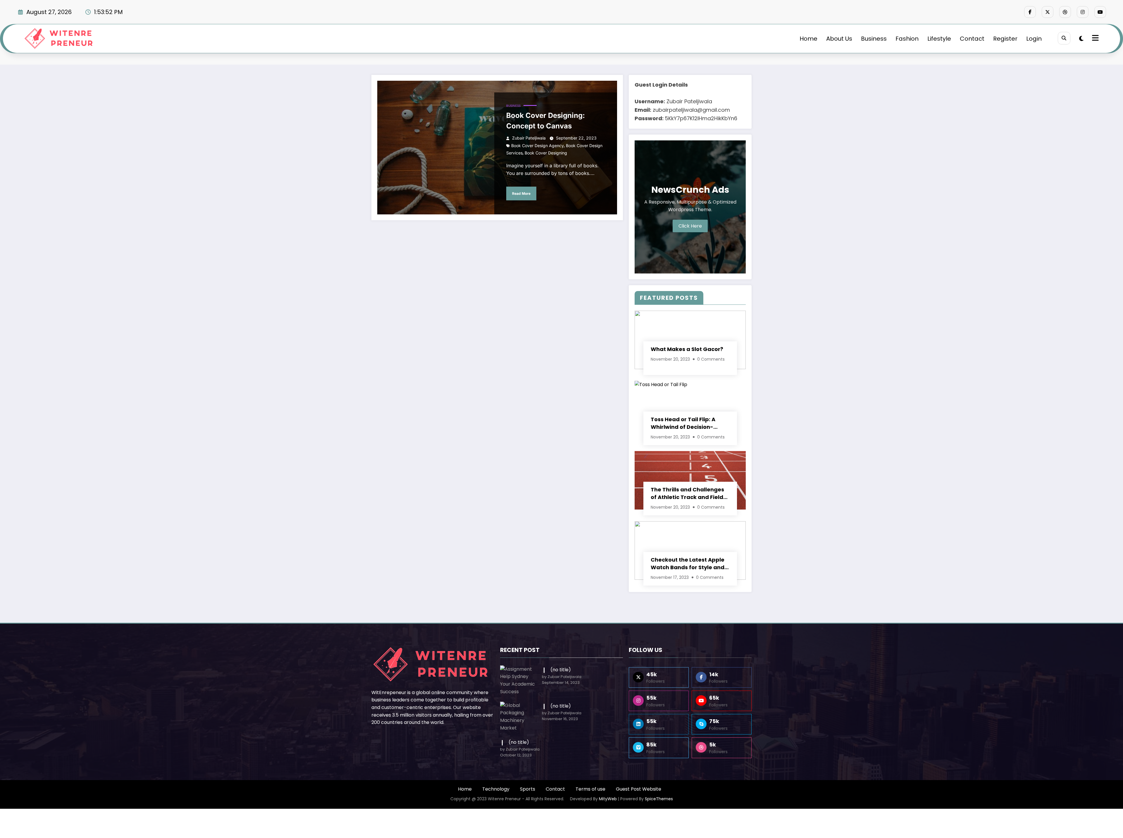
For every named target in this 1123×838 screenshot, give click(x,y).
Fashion (907, 39)
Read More (521, 193)
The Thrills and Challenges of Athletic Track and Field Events (687, 493)
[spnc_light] (1081, 39)
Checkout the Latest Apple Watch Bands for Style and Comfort (687, 563)
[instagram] (1082, 12)
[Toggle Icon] (1094, 38)
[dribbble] (1065, 12)
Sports (527, 789)
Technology (495, 789)
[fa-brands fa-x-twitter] (1047, 12)
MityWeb (608, 799)
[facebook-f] (1030, 12)
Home (808, 39)
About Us (839, 39)
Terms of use (590, 789)
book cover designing (546, 152)
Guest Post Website (638, 789)
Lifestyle (939, 39)
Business (874, 39)
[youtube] (1100, 12)
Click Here (690, 226)
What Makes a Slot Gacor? (687, 349)
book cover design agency (537, 145)
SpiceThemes (659, 799)
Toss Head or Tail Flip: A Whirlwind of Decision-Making (683, 423)
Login (1034, 39)
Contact (972, 39)
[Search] (1064, 38)
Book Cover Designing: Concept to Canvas (545, 120)
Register (1005, 39)
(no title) (560, 669)
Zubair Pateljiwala (529, 137)
